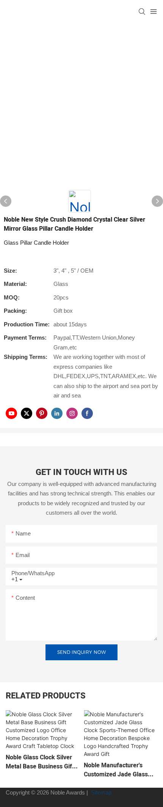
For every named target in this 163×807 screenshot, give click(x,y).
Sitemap (100, 792)
